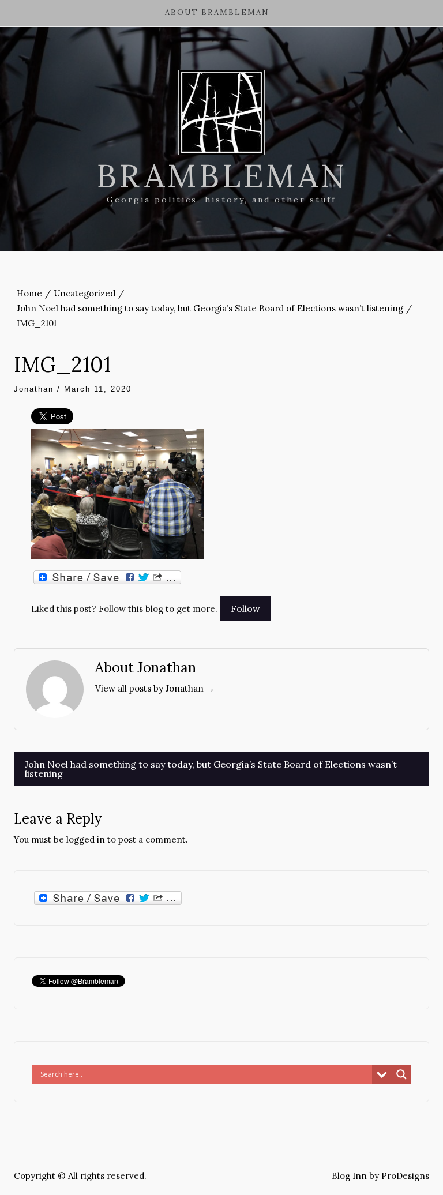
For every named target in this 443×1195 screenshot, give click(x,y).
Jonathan (34, 389)
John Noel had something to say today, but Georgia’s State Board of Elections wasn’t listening (211, 768)
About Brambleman (217, 12)
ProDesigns (405, 1175)
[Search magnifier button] (401, 1074)
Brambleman (221, 176)
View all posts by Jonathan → (155, 688)
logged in (85, 839)
